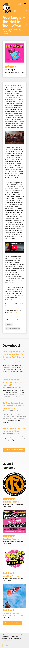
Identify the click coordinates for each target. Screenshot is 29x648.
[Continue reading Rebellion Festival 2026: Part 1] (14, 596)
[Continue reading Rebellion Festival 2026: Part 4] (14, 484)
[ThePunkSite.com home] (8, 8)
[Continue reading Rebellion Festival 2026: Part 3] (14, 521)
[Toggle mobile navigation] (25, 4)
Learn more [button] (7, 641)
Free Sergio (9, 324)
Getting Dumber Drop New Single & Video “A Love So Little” (13, 405)
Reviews (5, 33)
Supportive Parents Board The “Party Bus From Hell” (12, 382)
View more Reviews (12, 623)
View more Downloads (13, 450)
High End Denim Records (13, 328)
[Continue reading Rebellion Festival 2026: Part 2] (14, 558)
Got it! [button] (5, 645)
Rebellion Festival (11, 502)
